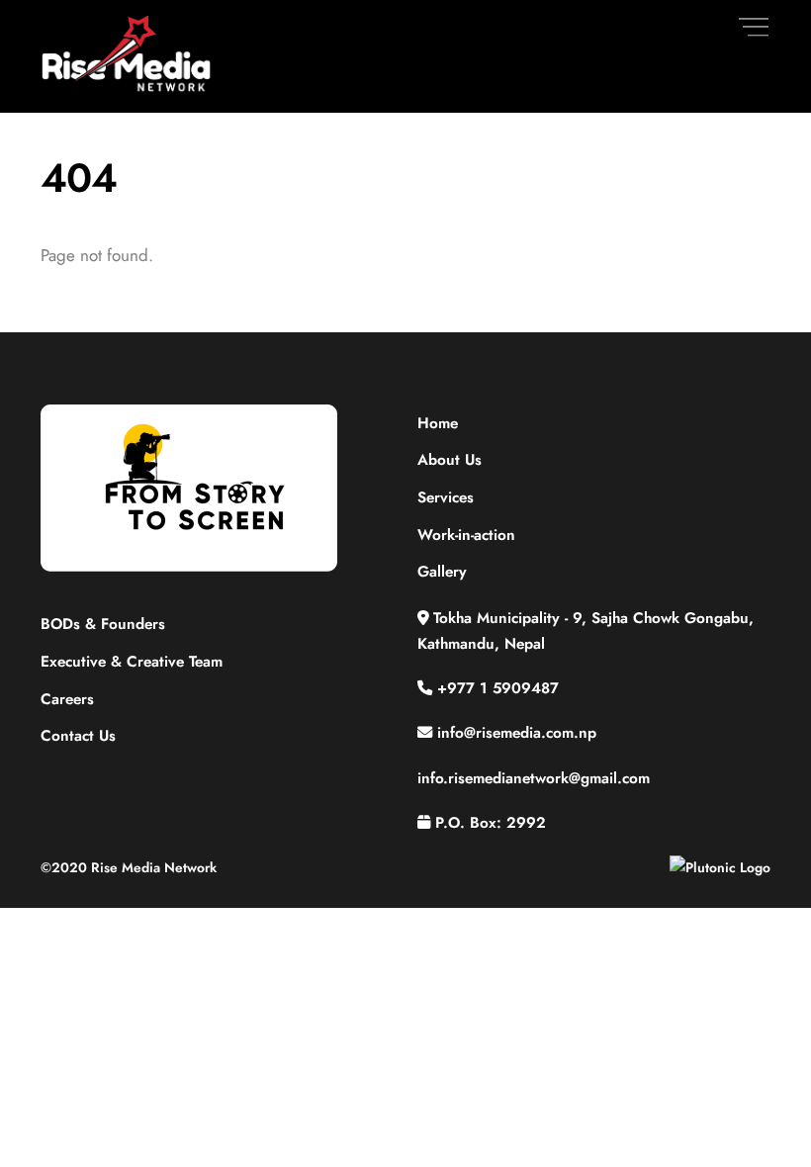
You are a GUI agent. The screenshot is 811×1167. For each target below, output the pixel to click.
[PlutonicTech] (720, 867)
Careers (67, 699)
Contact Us (78, 736)
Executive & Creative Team (132, 662)
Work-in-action (466, 535)
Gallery (442, 572)
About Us (449, 460)
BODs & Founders (103, 624)
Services (445, 497)
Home (437, 423)
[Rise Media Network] (127, 87)
